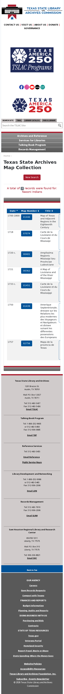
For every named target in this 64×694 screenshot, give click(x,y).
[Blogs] (37, 88)
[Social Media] (42, 88)
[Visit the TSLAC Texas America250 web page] (32, 57)
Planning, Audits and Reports (33, 610)
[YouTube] (32, 88)
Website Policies (33, 663)
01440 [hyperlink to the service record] (26, 217)
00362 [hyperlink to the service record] (26, 270)
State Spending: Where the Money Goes (33, 655)
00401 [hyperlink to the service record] (26, 254)
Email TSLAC (32, 409)
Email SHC (32, 558)
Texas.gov (33, 635)
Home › (8, 156)
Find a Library (49, 120)
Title (48, 211)
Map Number (29, 211)
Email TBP (32, 435)
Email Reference (31, 457)
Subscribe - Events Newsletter (32, 678)
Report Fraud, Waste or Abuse (33, 650)
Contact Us (11, 24)
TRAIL (18, 120)
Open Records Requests (33, 590)
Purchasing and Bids (33, 620)
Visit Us (26, 24)
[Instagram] (26, 88)
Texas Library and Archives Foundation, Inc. (32, 673)
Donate (53, 24)
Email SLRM (32, 515)
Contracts (33, 625)
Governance (32, 28)
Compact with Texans (33, 595)
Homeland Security (33, 645)
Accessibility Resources (32, 668)
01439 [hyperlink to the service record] (26, 306)
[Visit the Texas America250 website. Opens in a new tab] (32, 105)
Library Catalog (32, 120)
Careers (33, 585)
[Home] (32, 10)
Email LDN (32, 491)
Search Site (8, 120)
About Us (40, 24)
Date (13, 211)
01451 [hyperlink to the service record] (26, 285)
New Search (32, 177)
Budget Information (33, 605)
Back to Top (32, 570)
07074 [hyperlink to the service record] (26, 233)
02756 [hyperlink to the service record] (26, 343)
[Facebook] (21, 88)
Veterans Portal (33, 640)
